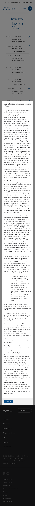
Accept (8, 401)
